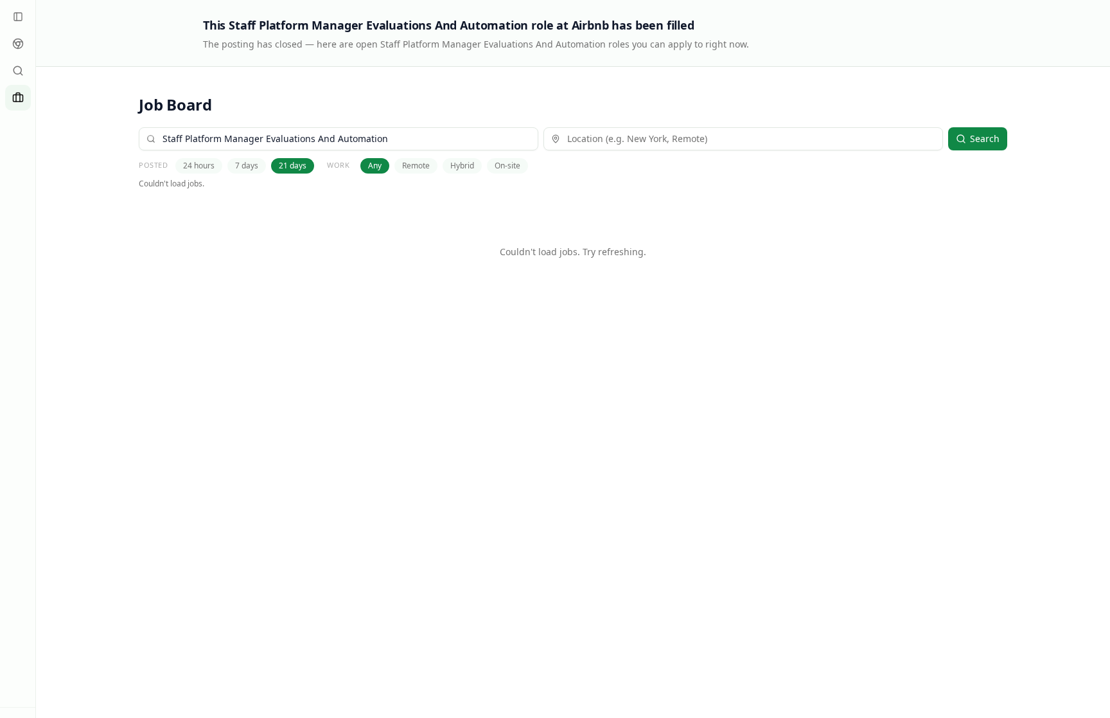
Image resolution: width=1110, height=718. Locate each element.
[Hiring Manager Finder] (18, 71)
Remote (416, 165)
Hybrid (462, 165)
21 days (292, 165)
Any (375, 165)
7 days (246, 165)
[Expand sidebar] (18, 17)
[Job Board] (18, 98)
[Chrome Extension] (18, 44)
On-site (507, 165)
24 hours (199, 165)
